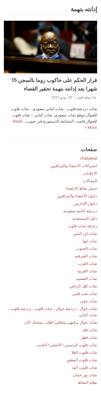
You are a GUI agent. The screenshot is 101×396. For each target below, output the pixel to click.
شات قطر (89, 337)
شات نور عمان (85, 374)
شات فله (90, 329)
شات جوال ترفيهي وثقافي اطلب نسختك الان (60, 322)
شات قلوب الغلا (84, 352)
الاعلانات (90, 173)
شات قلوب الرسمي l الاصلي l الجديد (67, 344)
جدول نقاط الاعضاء (81, 188)
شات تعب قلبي (84, 293)
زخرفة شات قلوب (82, 225)
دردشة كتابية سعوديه (80, 210)
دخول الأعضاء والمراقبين (77, 195)
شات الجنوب (86, 248)
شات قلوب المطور (81, 359)
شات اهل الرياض (83, 286)
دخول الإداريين (85, 203)
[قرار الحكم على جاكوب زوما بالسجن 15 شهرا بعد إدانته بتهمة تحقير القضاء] (50, 47)
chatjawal (88, 158)
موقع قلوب (83, 97)
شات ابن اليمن (85, 233)
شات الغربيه (87, 270)
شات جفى (88, 301)
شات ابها (90, 240)
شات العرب (87, 263)
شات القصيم (86, 278)
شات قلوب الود (84, 367)
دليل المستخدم (85, 218)
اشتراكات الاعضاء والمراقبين (74, 165)
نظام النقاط (87, 382)
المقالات (90, 180)
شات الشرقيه (86, 255)
